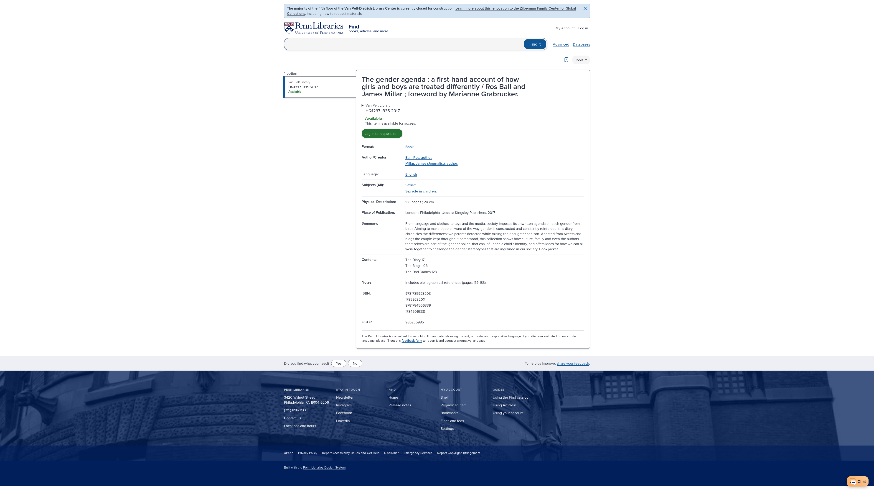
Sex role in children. (421, 191)
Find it (535, 44)
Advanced (561, 44)
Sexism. (411, 184)
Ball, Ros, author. (418, 157)
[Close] (585, 8)
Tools (579, 59)
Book (409, 146)
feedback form (412, 340)
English (411, 174)
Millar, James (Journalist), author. (431, 163)
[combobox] (404, 44)
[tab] (319, 87)
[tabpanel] (473, 120)
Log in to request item (382, 133)
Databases (581, 44)
